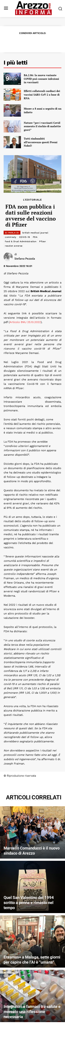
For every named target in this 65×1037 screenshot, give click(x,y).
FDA (35, 237)
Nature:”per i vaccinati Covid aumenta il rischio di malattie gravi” (42, 126)
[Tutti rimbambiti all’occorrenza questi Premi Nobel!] (12, 142)
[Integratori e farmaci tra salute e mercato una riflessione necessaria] (32, 996)
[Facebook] (11, 42)
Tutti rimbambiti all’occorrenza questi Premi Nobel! (40, 142)
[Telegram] (44, 42)
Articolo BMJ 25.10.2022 (25, 322)
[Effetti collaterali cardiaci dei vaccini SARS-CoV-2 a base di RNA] (12, 94)
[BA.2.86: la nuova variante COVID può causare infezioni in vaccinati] (12, 79)
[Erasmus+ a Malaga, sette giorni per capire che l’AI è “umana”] (32, 941)
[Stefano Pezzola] (9, 256)
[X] (19, 42)
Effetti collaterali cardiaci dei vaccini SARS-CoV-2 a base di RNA (42, 94)
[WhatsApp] (36, 42)
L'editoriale (32, 199)
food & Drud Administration (20, 241)
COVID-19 (24, 237)
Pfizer (42, 241)
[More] (53, 42)
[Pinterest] (28, 42)
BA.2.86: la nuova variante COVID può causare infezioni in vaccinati (41, 78)
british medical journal (35, 232)
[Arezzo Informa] (33, 8)
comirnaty (10, 237)
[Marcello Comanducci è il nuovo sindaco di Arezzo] (32, 832)
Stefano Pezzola (24, 258)
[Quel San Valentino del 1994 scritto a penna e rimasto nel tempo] (32, 887)
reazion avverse (14, 246)
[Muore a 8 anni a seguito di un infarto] (12, 110)
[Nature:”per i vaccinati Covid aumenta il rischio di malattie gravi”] (12, 126)
